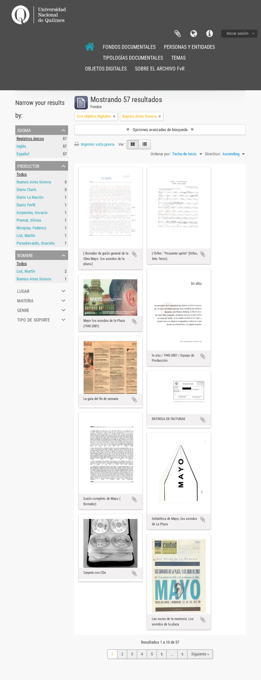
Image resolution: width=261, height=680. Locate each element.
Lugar (23, 290)
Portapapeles (178, 34)
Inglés (21, 146)
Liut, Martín (26, 235)
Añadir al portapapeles (134, 254)
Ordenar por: (161, 154)
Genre (23, 310)
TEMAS (178, 58)
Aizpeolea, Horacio (32, 212)
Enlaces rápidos (209, 34)
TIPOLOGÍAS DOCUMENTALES (133, 58)
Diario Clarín (26, 189)
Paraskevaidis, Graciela (35, 243)
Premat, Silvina (29, 220)
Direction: (213, 154)
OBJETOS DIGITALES (106, 69)
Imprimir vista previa (97, 144)
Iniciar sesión (237, 33)
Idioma (193, 34)
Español (23, 154)
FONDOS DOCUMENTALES (129, 47)
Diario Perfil (26, 205)
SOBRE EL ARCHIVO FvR (160, 69)
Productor (28, 165)
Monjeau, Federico (31, 227)
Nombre (25, 255)
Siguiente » (200, 654)
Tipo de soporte (33, 319)
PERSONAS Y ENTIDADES (189, 47)
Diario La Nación (30, 197)
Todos (22, 174)
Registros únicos (30, 138)
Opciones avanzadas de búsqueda (160, 129)
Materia (25, 300)
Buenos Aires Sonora (34, 182)
